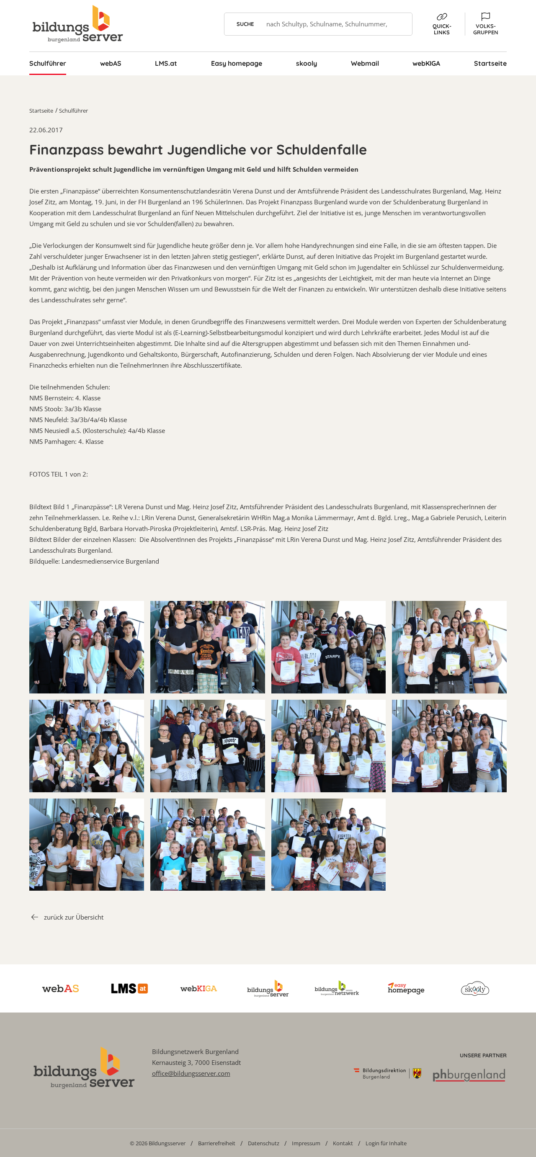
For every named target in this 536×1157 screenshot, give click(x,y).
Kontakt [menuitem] (343, 1143)
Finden (400, 24)
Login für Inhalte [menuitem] (386, 1143)
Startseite (41, 110)
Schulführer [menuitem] (47, 63)
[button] (486, 24)
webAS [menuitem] (110, 63)
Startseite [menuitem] (490, 63)
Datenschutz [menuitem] (263, 1143)
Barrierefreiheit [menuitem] (216, 1143)
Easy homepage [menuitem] (236, 63)
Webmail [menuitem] (365, 63)
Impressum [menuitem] (306, 1143)
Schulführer (73, 110)
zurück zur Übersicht (73, 917)
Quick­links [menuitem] (442, 29)
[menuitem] (158, 1143)
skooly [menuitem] (306, 63)
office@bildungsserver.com (191, 1073)
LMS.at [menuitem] (166, 63)
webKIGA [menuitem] (426, 63)
